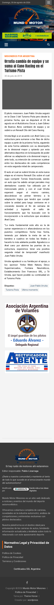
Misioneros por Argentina (19, 56)
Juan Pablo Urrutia (39, 286)
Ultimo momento (30, 290)
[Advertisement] (27, 404)
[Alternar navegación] (6, 44)
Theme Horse (31, 596)
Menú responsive (48, 2)
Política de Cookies (11, 553)
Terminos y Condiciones (14, 561)
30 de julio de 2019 (13, 76)
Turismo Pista (12, 290)
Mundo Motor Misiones (34, 588)
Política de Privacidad (12, 557)
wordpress (33, 600)
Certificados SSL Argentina (27, 569)
